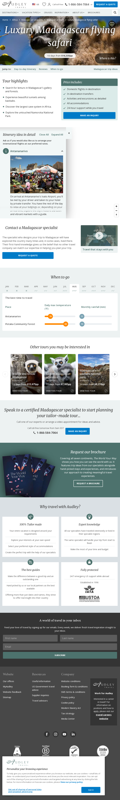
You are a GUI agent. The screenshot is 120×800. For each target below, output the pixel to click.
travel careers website (104, 716)
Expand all (57, 134)
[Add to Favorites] (112, 24)
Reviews (43, 69)
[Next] (59, 174)
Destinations (9, 12)
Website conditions (70, 681)
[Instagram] (56, 734)
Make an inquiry (89, 115)
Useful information (41, 681)
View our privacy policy (71, 782)
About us (78, 12)
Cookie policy (67, 702)
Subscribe (60, 655)
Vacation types (30, 12)
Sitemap (7, 697)
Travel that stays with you (98, 249)
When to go (56, 69)
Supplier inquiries (40, 695)
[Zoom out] (116, 210)
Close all (44, 134)
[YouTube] (64, 734)
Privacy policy (68, 697)
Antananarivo (19, 151)
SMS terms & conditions (73, 691)
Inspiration (61, 12)
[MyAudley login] (49, 4)
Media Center (68, 718)
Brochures (94, 12)
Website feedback (12, 691)
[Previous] (13, 174)
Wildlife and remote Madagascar (23, 375)
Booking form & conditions (74, 686)
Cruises (48, 12)
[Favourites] (44, 4)
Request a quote (28, 255)
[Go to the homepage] (14, 4)
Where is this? (108, 58)
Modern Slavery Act (71, 707)
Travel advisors (40, 700)
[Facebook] (47, 734)
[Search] (115, 12)
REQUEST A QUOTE (105, 4)
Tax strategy (67, 713)
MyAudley (8, 686)
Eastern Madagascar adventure (58, 375)
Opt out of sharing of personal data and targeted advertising (25, 790)
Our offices (8, 681)
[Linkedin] (73, 734)
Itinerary (25, 69)
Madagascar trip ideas (106, 69)
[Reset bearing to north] (116, 215)
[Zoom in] (116, 206)
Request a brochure (88, 483)
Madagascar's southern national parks (90, 374)
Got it (91, 790)
